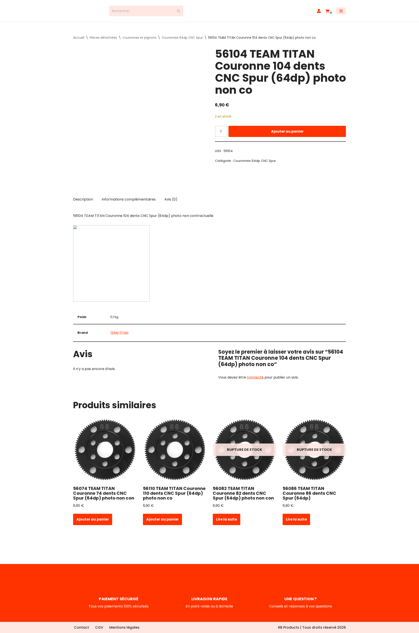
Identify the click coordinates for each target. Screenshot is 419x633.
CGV (99, 627)
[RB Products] (88, 13)
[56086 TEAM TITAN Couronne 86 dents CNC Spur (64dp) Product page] (314, 453)
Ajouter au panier (287, 135)
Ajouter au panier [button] (92, 523)
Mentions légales (124, 627)
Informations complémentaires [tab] (129, 203)
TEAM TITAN (119, 336)
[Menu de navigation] (341, 12)
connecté (255, 381)
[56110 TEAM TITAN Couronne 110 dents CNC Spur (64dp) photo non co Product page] (174, 453)
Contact (81, 627)
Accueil (78, 41)
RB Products (288, 627)
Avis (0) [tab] (170, 203)
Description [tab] (83, 203)
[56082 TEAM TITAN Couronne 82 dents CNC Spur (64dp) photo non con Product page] (244, 453)
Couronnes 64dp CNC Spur (182, 41)
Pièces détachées (103, 41)
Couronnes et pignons (139, 41)
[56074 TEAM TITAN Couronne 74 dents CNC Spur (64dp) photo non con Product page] (104, 453)
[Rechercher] (178, 13)
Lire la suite (226, 523)
